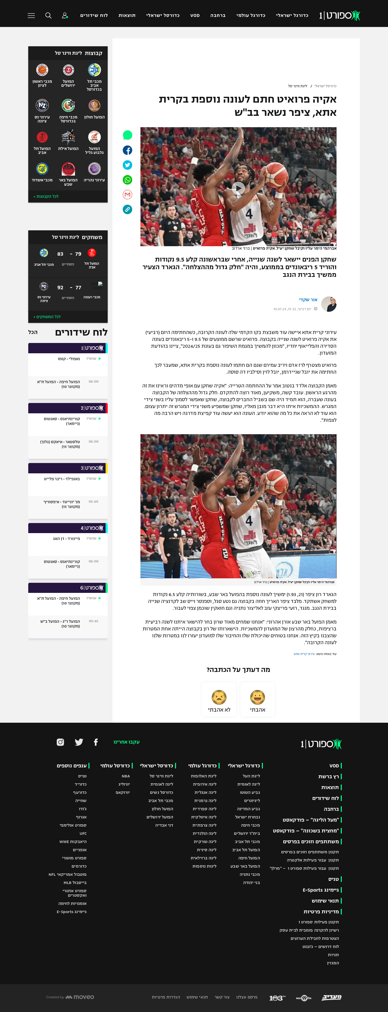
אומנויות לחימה (72, 903)
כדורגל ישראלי (292, 15)
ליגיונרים (252, 800)
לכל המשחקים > (47, 317)
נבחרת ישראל (247, 817)
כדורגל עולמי (251, 15)
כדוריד (81, 784)
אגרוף (81, 817)
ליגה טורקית (205, 841)
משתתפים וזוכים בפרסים (311, 841)
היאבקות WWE (73, 841)
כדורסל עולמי (115, 765)
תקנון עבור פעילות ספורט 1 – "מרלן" (304, 868)
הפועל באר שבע (245, 866)
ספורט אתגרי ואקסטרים (75, 893)
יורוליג (124, 784)
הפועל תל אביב (246, 850)
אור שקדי (308, 299)
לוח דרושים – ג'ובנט (320, 946)
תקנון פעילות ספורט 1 (319, 922)
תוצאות (127, 15)
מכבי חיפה (250, 825)
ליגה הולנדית (204, 833)
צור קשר (222, 997)
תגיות (333, 955)
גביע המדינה (248, 809)
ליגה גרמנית (205, 800)
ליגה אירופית (204, 784)
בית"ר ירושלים (247, 833)
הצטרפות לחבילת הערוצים (315, 938)
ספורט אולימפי (73, 825)
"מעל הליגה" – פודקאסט (311, 820)
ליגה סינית (206, 850)
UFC (83, 833)
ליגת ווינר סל (297, 86)
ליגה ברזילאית (203, 858)
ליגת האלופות (203, 776)
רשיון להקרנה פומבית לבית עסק (309, 930)
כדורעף (80, 792)
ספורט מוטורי (74, 858)
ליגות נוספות (204, 866)
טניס (333, 879)
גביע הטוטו (250, 792)
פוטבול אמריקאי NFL (68, 874)
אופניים (80, 850)
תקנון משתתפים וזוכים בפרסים (310, 852)
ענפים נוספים (72, 765)
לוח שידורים (94, 15)
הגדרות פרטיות (166, 997)
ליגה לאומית (248, 784)
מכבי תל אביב (247, 841)
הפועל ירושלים (159, 817)
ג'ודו (83, 809)
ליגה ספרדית (204, 809)
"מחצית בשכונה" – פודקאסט (306, 831)
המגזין (333, 963)
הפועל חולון (162, 809)
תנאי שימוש (325, 901)
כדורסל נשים (161, 792)
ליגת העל (251, 776)
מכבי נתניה (250, 874)
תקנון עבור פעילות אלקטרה (313, 860)
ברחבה (218, 15)
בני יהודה (251, 882)
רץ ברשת (328, 776)
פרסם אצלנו (246, 997)
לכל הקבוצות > (46, 196)
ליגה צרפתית (204, 825)
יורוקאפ (123, 792)
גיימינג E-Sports (321, 890)
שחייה (81, 800)
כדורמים (79, 866)
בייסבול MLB (75, 882)
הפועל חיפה (249, 858)
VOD (195, 15)
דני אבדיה (164, 825)
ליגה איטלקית (203, 817)
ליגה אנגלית (205, 792)
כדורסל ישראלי (163, 15)
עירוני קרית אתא (304, 654)
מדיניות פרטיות (321, 911)
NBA (126, 776)
